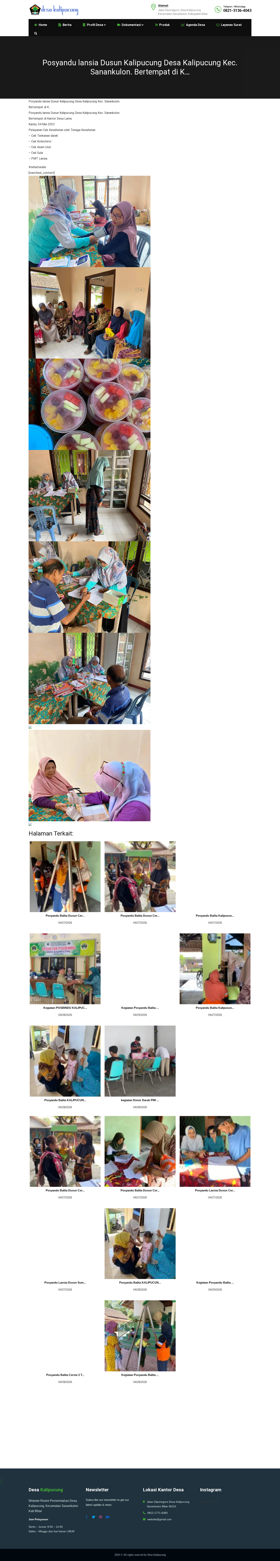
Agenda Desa (195, 25)
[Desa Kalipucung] (53, 9)
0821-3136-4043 (237, 10)
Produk (164, 25)
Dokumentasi (131, 25)
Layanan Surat (231, 25)
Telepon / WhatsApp (234, 6)
